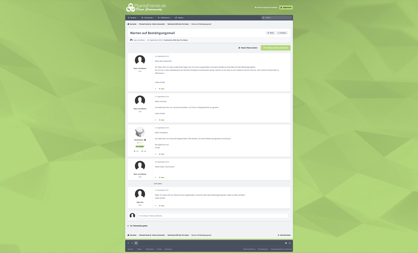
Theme (245, 249)
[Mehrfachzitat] (155, 89)
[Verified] (145, 140)
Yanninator (138, 140)
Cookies (159, 249)
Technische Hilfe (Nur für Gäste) (176, 40)
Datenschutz (150, 249)
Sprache (130, 249)
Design (139, 249)
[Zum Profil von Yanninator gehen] (140, 132)
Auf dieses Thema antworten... (152, 216)
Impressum (168, 249)
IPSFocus (253, 249)
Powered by (281, 249)
